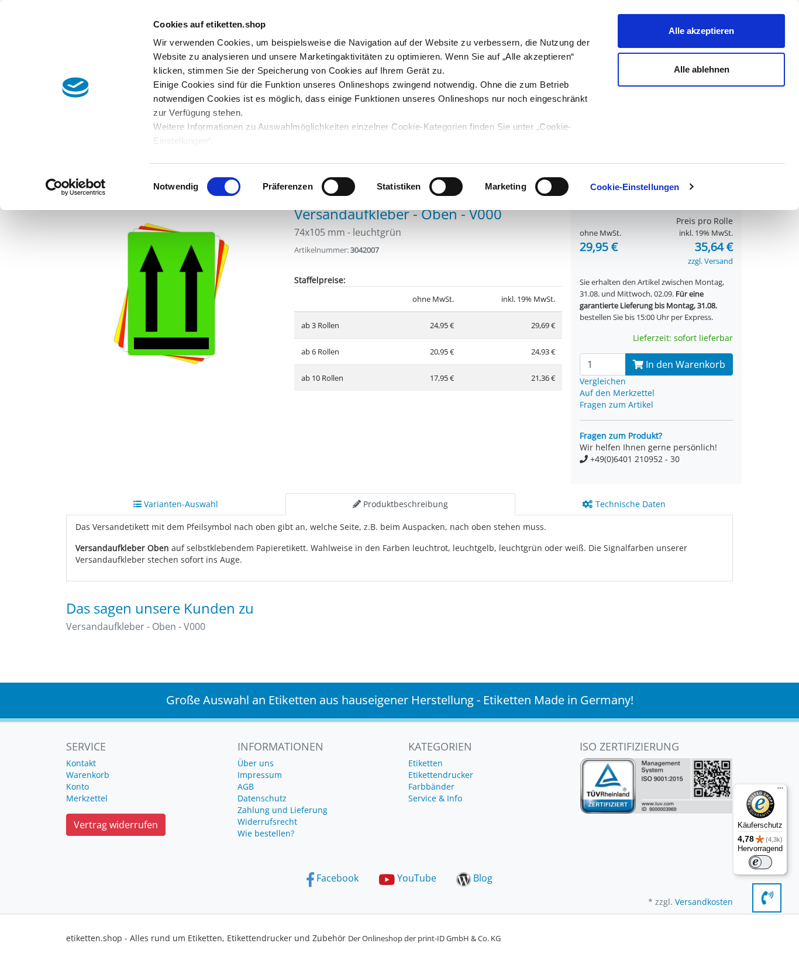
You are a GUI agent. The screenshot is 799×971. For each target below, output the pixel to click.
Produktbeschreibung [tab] (404, 503)
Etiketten (425, 763)
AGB (245, 786)
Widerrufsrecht (267, 821)
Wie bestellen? (265, 833)
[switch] (338, 186)
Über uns (255, 763)
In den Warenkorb (684, 364)
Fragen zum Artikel (616, 404)
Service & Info (435, 798)
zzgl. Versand (710, 261)
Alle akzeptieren (701, 31)
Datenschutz (262, 798)
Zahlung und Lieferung (282, 809)
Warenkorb (87, 774)
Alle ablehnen (701, 69)
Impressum (259, 774)
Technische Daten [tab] (629, 503)
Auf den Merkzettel (617, 392)
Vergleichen (603, 381)
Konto (77, 786)
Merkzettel (87, 798)
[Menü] (780, 791)
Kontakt (81, 763)
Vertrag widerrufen (116, 824)
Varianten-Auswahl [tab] (180, 503)
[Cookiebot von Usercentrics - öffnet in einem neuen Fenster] (76, 187)
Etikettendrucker (440, 774)
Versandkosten (704, 901)
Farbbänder (431, 786)
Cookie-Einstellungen (634, 187)
